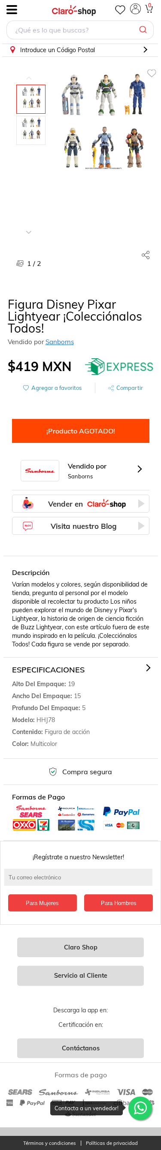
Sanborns (60, 342)
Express (119, 366)
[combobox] (80, 31)
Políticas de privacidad (112, 1143)
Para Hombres (119, 903)
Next (29, 225)
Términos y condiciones (49, 1143)
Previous (29, 71)
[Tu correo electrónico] (80, 881)
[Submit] (144, 30)
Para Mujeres (42, 903)
